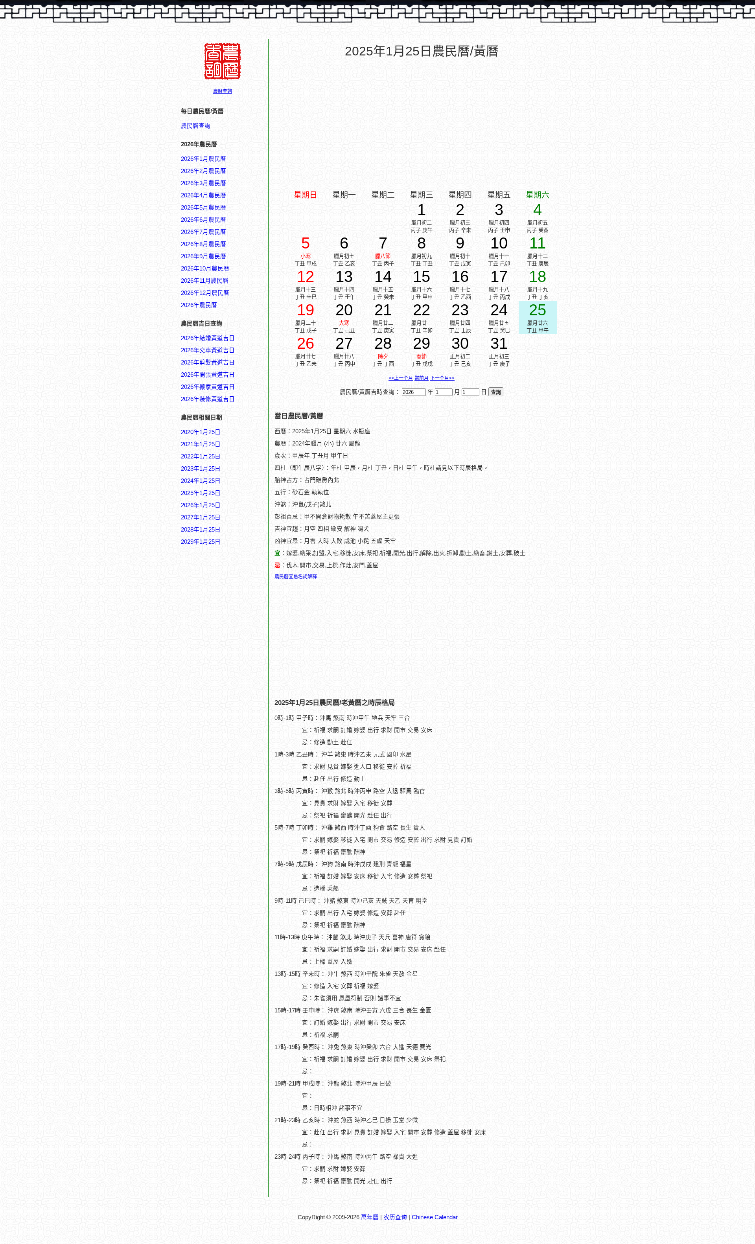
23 (460, 309)
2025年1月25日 (201, 493)
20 (344, 309)
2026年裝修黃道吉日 (208, 399)
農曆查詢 (222, 91)
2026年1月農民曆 (203, 159)
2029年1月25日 (201, 542)
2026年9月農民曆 (203, 256)
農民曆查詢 (195, 126)
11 (537, 243)
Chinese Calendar (435, 1217)
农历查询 (395, 1217)
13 (344, 276)
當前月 (421, 378)
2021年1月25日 (201, 444)
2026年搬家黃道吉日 (208, 387)
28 (383, 343)
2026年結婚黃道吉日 (208, 338)
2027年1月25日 (201, 517)
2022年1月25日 (201, 456)
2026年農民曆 (199, 305)
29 (421, 343)
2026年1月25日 (201, 505)
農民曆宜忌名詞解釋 (295, 577)
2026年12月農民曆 (205, 293)
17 (499, 276)
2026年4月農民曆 (203, 195)
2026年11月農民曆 (204, 281)
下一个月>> (442, 378)
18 (537, 276)
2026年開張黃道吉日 (208, 375)
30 (460, 343)
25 (537, 309)
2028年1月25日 (201, 529)
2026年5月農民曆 (203, 207)
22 (421, 309)
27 (344, 343)
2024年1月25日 (201, 481)
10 (499, 243)
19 (305, 309)
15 (421, 276)
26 (305, 343)
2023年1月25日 (201, 469)
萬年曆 (370, 1217)
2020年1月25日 (201, 432)
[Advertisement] (212, 923)
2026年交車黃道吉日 (208, 350)
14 (383, 276)
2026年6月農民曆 (203, 220)
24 (499, 309)
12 (305, 276)
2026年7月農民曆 (203, 232)
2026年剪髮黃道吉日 (208, 362)
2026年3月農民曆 (203, 183)
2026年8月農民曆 (203, 244)
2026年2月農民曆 (203, 171)
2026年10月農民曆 (205, 268)
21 (383, 309)
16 (460, 276)
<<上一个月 (401, 378)
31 (499, 343)
